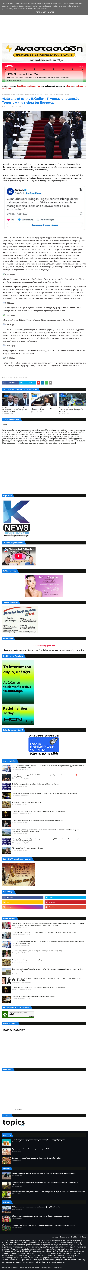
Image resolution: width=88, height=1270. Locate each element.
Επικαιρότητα (15, 94)
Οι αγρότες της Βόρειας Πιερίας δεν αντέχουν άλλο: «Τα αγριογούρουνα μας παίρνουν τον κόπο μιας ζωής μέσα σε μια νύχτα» (47, 970)
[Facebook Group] (22, 912)
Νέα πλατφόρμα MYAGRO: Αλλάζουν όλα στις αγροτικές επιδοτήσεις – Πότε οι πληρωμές (44, 1173)
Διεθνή (10, 377)
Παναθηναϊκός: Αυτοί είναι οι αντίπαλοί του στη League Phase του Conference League (43, 1225)
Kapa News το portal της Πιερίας (21, 1267)
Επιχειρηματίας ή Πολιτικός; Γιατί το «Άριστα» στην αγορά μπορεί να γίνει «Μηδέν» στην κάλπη (44, 932)
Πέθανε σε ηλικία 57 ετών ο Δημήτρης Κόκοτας (27, 848)
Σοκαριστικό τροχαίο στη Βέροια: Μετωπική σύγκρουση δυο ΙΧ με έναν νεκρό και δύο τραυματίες (44, 793)
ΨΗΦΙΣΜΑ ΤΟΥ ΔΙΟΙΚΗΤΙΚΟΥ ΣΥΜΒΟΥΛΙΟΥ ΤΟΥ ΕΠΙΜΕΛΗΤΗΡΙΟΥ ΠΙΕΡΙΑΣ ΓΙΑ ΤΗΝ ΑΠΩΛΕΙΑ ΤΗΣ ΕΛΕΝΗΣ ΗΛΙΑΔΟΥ (46, 979)
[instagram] (22, 907)
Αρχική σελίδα (6, 94)
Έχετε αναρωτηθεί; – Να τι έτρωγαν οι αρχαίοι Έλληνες (32, 1149)
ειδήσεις (69, 86)
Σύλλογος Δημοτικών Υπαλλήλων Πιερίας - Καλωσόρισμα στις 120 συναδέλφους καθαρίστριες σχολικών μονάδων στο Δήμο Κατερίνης (47, 840)
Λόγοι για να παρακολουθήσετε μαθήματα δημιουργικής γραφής (33, 996)
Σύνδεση (83, 1237)
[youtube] (65, 907)
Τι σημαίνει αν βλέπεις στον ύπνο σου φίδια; (27, 802)
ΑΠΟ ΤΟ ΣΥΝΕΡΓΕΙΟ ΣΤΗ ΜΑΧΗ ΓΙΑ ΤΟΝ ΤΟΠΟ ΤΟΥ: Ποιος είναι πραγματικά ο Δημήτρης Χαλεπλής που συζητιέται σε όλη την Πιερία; (48, 766)
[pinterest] (65, 902)
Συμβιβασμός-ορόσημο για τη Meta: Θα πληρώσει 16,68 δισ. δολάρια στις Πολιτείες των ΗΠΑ (14, 409)
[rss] (22, 902)
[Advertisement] (44, 21)
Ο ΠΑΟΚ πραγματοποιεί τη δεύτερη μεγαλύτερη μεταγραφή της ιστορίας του (37, 820)
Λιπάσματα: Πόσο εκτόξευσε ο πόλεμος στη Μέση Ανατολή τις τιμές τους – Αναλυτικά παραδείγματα (48, 1191)
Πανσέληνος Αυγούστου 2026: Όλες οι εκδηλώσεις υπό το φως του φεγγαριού (38, 811)
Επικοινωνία (64, 1237)
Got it (51, 12)
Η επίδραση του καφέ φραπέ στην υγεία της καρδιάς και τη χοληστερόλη (38, 1140)
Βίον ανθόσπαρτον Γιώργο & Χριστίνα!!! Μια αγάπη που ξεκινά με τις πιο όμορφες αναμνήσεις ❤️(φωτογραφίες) (44, 776)
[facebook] (22, 897)
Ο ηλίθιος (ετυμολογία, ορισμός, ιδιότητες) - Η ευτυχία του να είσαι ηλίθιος (37, 951)
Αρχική (55, 1237)
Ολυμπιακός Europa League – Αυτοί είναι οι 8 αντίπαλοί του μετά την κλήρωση (41, 1216)
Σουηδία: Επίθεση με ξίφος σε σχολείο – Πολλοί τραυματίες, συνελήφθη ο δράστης (72, 409)
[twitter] (65, 897)
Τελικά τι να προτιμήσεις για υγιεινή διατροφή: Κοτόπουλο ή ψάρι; (36, 1158)
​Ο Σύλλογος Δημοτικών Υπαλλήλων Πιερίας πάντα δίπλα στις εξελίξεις (35, 784)
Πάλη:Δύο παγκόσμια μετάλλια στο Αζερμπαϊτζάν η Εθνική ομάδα (36, 1207)
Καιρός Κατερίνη (14, 1029)
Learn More (40, 12)
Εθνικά (15, 377)
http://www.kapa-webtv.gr (55, 1267)
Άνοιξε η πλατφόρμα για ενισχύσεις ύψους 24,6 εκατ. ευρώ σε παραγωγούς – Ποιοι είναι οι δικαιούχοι (45, 1183)
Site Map (74, 1237)
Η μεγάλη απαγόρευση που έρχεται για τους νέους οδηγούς (44, 409)
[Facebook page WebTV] (65, 912)
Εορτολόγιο (18, 1109)
